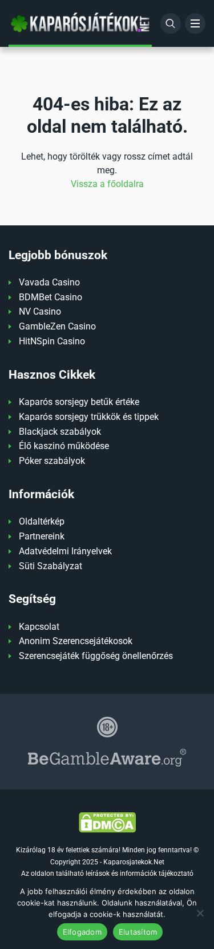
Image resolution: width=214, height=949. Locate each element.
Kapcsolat (39, 626)
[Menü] (195, 23)
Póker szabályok (52, 460)
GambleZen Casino (57, 326)
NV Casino (40, 311)
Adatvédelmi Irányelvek (65, 551)
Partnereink (41, 536)
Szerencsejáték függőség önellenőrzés (96, 655)
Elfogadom (82, 931)
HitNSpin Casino (52, 341)
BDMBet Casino (50, 297)
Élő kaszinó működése (64, 445)
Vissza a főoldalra (107, 183)
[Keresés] (170, 23)
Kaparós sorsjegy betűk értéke (79, 401)
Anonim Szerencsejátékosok (75, 641)
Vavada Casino (49, 282)
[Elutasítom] (199, 913)
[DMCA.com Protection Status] (107, 822)
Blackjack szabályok (60, 431)
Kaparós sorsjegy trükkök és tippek (89, 416)
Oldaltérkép (41, 521)
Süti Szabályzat (50, 566)
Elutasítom (138, 931)
